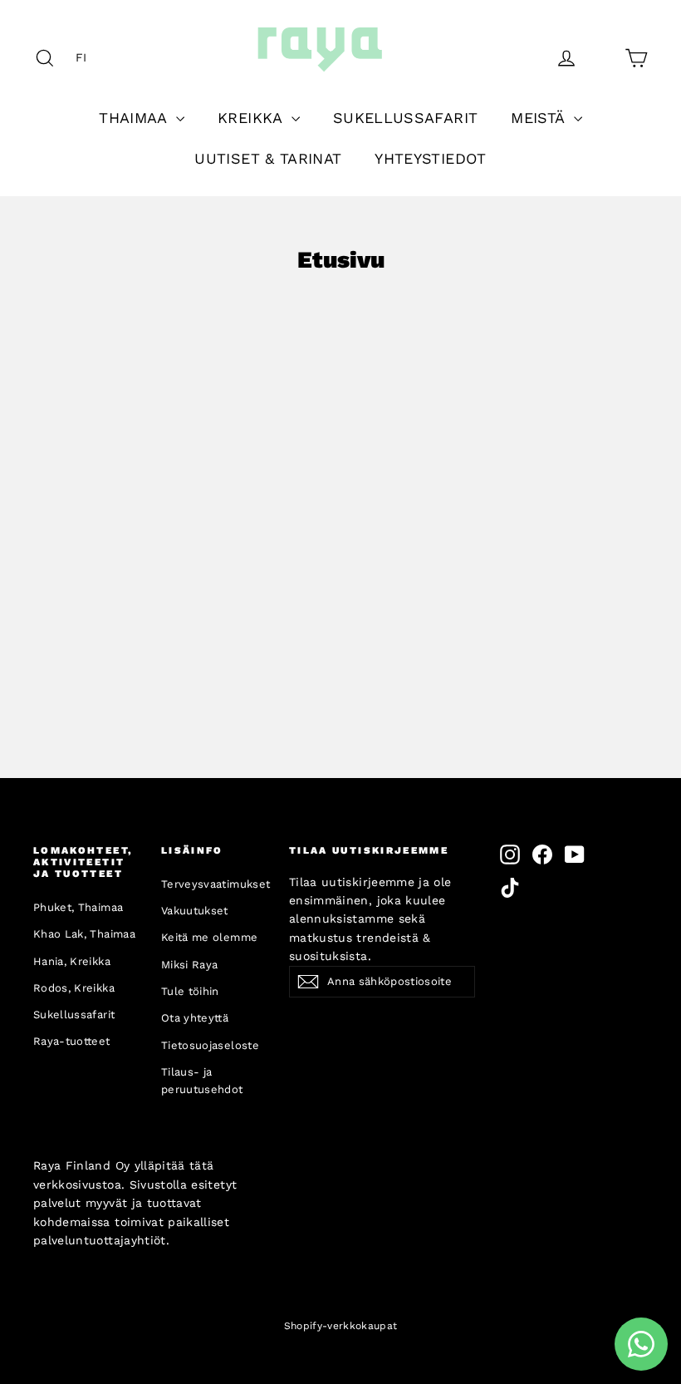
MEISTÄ (540, 117)
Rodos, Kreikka (74, 988)
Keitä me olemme (209, 937)
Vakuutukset (194, 910)
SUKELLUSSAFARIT (405, 117)
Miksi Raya (189, 964)
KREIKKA (252, 117)
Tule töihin (190, 991)
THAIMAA (135, 117)
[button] (85, 57)
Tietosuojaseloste (210, 1045)
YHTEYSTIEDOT (430, 158)
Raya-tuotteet (71, 1041)
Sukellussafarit (74, 1014)
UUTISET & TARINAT (267, 158)
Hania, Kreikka (71, 961)
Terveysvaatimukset (212, 884)
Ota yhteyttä (194, 1018)
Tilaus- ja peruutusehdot (202, 1081)
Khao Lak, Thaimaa (84, 934)
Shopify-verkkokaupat (341, 1326)
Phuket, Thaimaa (78, 907)
